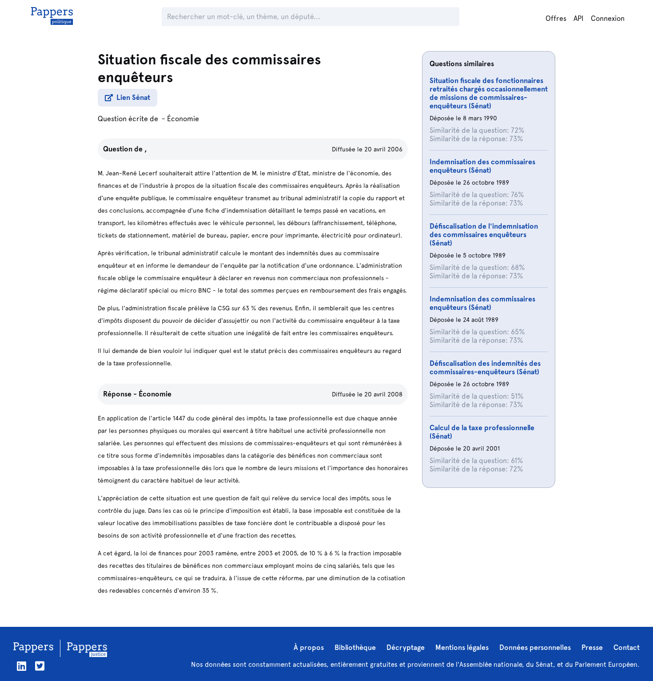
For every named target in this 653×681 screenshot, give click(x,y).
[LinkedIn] (21, 666)
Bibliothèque (355, 647)
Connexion (608, 18)
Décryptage (405, 647)
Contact (626, 647)
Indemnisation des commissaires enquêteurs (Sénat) (482, 166)
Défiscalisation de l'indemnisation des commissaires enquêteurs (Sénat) (484, 234)
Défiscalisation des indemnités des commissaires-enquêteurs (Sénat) (485, 367)
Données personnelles (535, 647)
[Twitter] (40, 666)
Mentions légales (462, 647)
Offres (555, 18)
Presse (592, 647)
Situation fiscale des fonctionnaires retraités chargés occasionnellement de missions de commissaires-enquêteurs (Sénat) (489, 93)
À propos (309, 647)
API (578, 18)
